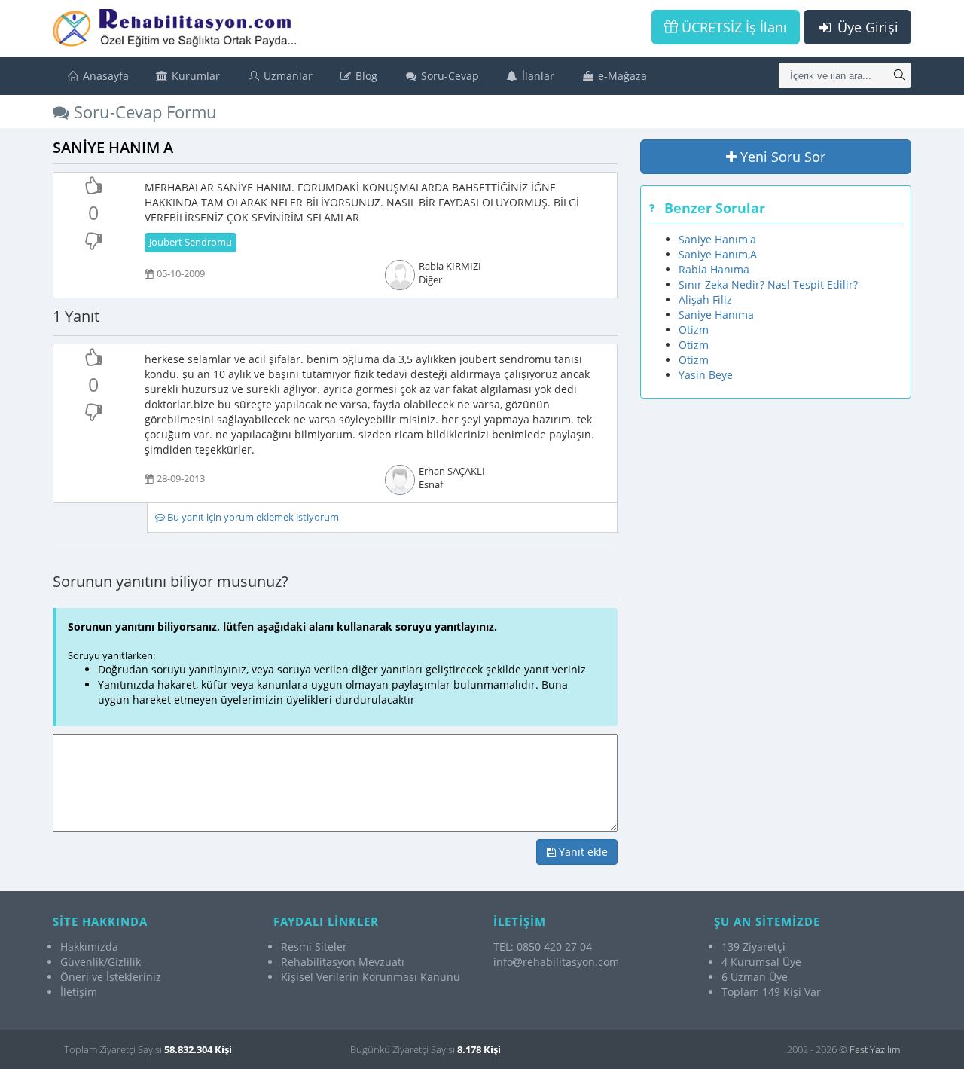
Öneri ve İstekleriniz (110, 977)
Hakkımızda (89, 946)
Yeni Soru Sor (781, 157)
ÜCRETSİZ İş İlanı (732, 27)
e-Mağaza (621, 76)
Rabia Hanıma (714, 269)
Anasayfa (104, 76)
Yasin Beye (706, 375)
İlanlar (536, 76)
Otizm (694, 329)
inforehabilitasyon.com (556, 961)
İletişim (78, 992)
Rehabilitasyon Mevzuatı (342, 961)
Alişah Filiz (705, 299)
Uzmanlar (287, 76)
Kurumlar (194, 76)
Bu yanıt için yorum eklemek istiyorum (252, 517)
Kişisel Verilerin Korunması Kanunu (370, 977)
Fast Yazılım (875, 1049)
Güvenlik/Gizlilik (100, 961)
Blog (364, 76)
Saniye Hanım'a (717, 239)
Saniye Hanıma (716, 314)
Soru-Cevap (448, 76)
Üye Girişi (866, 27)
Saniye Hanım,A (718, 254)
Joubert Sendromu (190, 242)
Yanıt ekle (582, 852)
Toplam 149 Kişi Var (771, 992)
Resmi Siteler (314, 946)
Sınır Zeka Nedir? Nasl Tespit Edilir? (768, 284)
